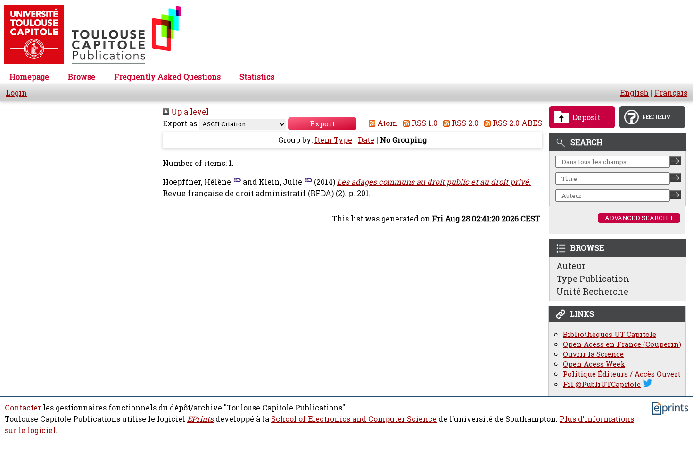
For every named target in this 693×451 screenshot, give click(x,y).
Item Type (333, 140)
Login (16, 93)
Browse (81, 77)
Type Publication (592, 278)
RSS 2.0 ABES (516, 123)
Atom (386, 123)
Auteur (571, 265)
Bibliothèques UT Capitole (609, 334)
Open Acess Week (594, 364)
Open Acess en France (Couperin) (622, 344)
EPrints (200, 419)
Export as (180, 123)
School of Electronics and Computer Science (354, 419)
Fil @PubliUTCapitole (602, 384)
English (634, 93)
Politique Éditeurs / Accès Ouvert (621, 374)
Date (366, 140)
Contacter (23, 407)
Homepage (29, 77)
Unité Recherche (592, 291)
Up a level (189, 112)
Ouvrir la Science (593, 354)
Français (670, 93)
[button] (322, 123)
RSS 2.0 (464, 123)
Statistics (256, 77)
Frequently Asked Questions (167, 77)
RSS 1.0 (423, 123)
